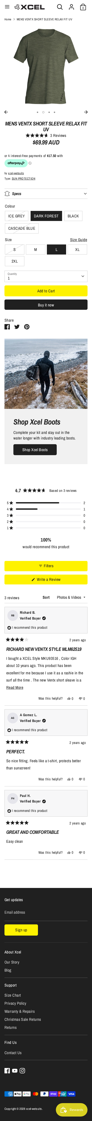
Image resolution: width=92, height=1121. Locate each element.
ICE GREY (16, 216)
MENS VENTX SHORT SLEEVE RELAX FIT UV (44, 19)
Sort (47, 597)
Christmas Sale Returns (22, 1019)
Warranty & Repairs (19, 1011)
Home (7, 19)
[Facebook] (7, 1070)
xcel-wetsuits (16, 173)
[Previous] (6, 112)
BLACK (73, 216)
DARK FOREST (46, 216)
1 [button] (37, 112)
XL (77, 249)
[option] (46, 66)
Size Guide (78, 239)
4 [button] (54, 112)
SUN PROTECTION (23, 178)
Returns (10, 1027)
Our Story (11, 962)
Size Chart (12, 995)
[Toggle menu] (7, 6)
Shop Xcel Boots (35, 449)
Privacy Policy (15, 1003)
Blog (7, 970)
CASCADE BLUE (21, 228)
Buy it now (46, 305)
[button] (46, 135)
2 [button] (43, 112)
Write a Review (54, 580)
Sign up (21, 930)
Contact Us (13, 1052)
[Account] (71, 5)
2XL (15, 261)
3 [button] (49, 112)
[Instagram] (22, 1070)
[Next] (86, 112)
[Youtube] (14, 1070)
